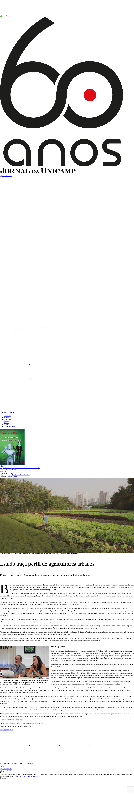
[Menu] (14, 14)
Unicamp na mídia (9, 426)
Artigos (6, 423)
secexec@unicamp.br (6, 730)
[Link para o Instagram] (74, 394)
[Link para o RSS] (14, 409)
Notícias (6, 417)
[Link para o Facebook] (15, 394)
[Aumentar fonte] (15, 364)
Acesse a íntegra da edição (8, 469)
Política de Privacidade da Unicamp (26, 776)
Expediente (7, 416)
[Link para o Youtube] (104, 394)
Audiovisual (7, 419)
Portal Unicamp (9, 412)
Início (2, 466)
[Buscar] (14, 349)
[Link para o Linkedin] (45, 394)
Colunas (6, 421)
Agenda (6, 424)
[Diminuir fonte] (44, 364)
